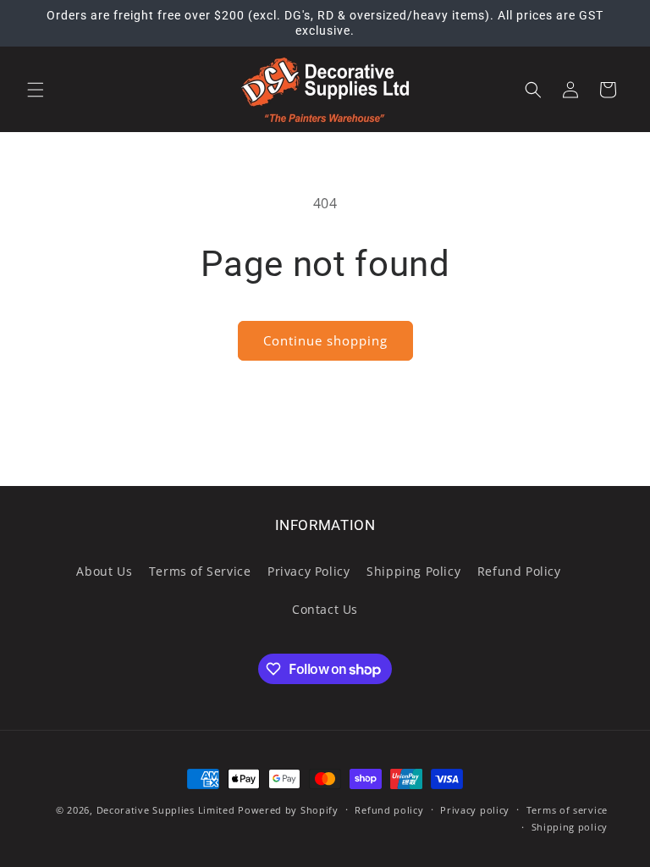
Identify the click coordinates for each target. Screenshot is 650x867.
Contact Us (325, 609)
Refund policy (389, 809)
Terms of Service (200, 571)
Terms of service (567, 809)
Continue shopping (325, 340)
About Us (104, 571)
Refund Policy (519, 571)
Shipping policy (570, 826)
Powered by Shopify (288, 809)
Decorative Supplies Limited (165, 809)
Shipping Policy (413, 571)
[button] (35, 89)
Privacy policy (475, 809)
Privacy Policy (308, 571)
